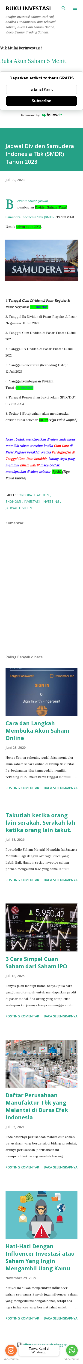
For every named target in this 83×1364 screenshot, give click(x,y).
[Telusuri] (63, 8)
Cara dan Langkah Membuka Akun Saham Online (37, 730)
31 (19, 388)
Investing (51, 501)
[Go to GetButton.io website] (11, 1359)
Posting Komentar (22, 788)
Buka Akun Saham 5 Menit (33, 61)
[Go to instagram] (11, 1350)
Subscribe (41, 101)
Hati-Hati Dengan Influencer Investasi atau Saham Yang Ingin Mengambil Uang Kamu (40, 1257)
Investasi (32, 501)
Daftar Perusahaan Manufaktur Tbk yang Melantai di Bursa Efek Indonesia (37, 1106)
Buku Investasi (28, 8)
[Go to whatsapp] (72, 1350)
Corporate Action (33, 495)
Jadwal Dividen (19, 508)
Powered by (30, 115)
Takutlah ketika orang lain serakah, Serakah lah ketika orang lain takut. (40, 822)
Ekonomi (14, 501)
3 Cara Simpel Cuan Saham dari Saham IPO (36, 962)
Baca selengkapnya (60, 788)
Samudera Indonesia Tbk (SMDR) (31, 217)
